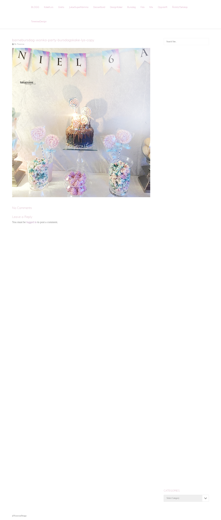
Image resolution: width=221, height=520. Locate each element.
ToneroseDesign (39, 21)
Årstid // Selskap (180, 7)
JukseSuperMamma (78, 7)
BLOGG (35, 7)
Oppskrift (162, 7)
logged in (31, 222)
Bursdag (131, 7)
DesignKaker (116, 7)
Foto (143, 7)
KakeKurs (48, 7)
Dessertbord (99, 7)
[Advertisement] (186, 103)
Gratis (61, 7)
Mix (151, 7)
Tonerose (20, 44)
